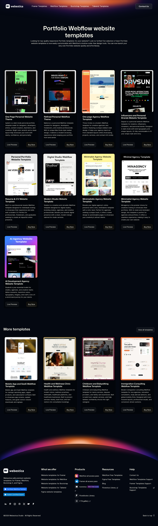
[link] (5, 504)
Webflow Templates (58, 6)
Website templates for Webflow (54, 479)
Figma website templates (51, 492)
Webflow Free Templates (112, 475)
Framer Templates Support (140, 483)
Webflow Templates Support (141, 479)
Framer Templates (39, 6)
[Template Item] (21, 91)
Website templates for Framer (53, 475)
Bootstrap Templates (80, 6)
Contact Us (134, 475)
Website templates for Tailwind (53, 488)
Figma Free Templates (111, 479)
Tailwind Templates (100, 6)
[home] (14, 6)
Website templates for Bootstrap (54, 483)
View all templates (145, 330)
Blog (104, 483)
